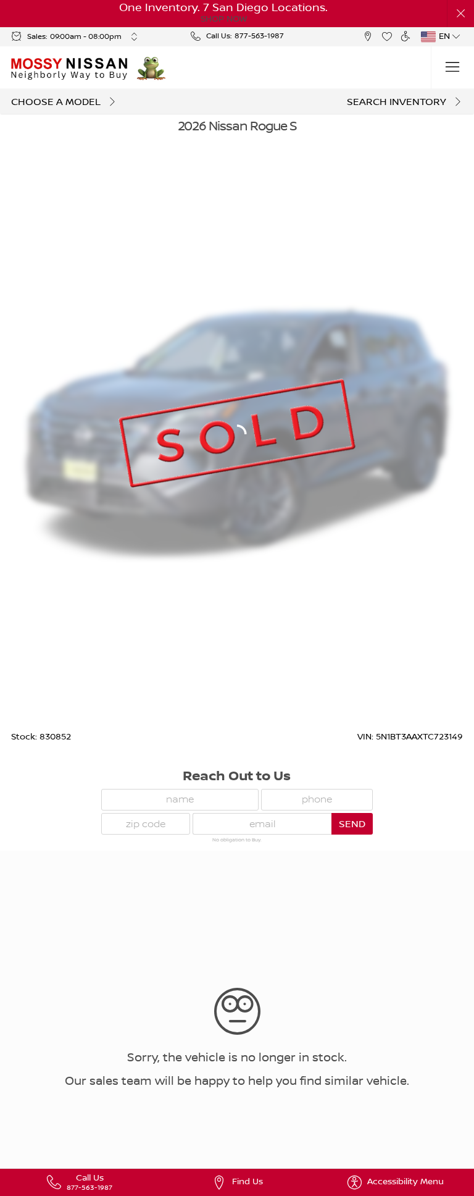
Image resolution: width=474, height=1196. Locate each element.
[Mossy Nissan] (70, 68)
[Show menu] (452, 68)
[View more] (134, 36)
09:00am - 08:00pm (86, 36)
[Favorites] (386, 36)
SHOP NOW (224, 19)
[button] (460, 13)
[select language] (457, 36)
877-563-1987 (259, 36)
